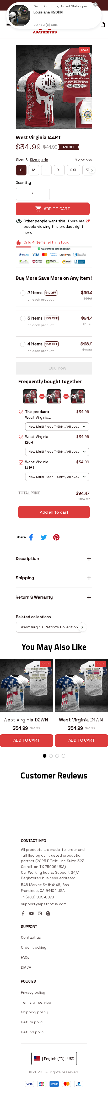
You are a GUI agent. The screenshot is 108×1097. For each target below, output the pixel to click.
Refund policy (33, 1032)
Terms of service (36, 1002)
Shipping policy (34, 1012)
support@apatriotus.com (43, 904)
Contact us (31, 937)
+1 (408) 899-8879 (37, 897)
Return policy (33, 1022)
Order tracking (33, 947)
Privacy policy (33, 992)
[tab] (44, 755)
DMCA (26, 967)
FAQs (25, 957)
